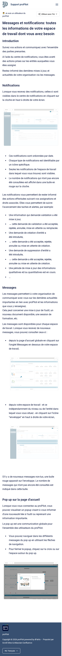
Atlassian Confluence (23, 643)
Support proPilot (19, 4)
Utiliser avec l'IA (48, 14)
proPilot (5, 634)
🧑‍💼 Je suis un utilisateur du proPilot (13, 14)
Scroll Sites (7, 643)
